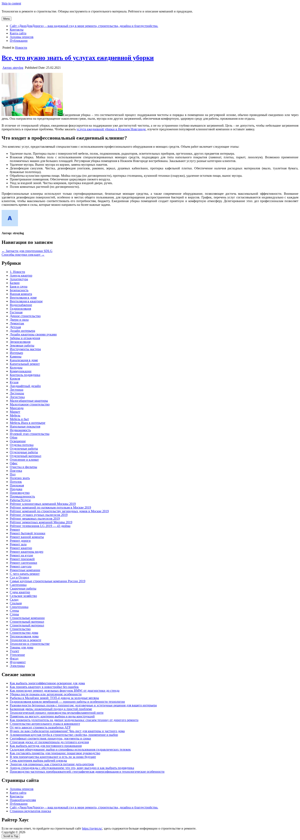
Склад (14, 599)
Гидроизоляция (20, 308)
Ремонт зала (18, 544)
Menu (6, 18)
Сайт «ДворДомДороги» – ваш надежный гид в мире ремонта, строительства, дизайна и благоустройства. (84, 26)
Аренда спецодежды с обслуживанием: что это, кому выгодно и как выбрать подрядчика (72, 768)
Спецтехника (19, 607)
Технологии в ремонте (25, 640)
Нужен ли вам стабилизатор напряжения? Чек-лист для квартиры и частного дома (67, 731)
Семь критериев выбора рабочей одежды (38, 760)
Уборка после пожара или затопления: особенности (46, 694)
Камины (15, 356)
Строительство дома (24, 632)
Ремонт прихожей (22, 559)
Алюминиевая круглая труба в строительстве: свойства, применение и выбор (64, 734)
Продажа (16, 489)
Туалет (14, 651)
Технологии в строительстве (30, 643)
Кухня (14, 382)
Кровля (15, 378)
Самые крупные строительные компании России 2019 (47, 581)
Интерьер (16, 353)
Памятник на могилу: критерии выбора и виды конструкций (52, 716)
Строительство (20, 629)
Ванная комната (21, 294)
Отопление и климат (24, 459)
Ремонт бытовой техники (27, 533)
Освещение (18, 441)
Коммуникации (20, 371)
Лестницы (17, 393)
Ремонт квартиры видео (26, 551)
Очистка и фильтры (23, 467)
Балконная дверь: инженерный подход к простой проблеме (51, 709)
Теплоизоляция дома (24, 636)
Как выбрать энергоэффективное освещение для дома (47, 683)
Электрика (17, 666)
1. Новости (17, 272)
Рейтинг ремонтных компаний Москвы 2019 (41, 522)
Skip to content (11, 3)
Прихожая (17, 485)
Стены (14, 610)
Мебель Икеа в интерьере (27, 423)
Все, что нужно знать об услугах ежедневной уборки (78, 57)
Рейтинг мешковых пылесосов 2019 (35, 518)
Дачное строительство (25, 316)
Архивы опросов (21, 37)
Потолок (16, 481)
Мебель (15, 415)
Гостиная (16, 312)
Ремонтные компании (25, 570)
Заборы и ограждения (25, 338)
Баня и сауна (18, 286)
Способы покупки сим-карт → (23, 254)
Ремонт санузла (20, 566)
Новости (21, 47)
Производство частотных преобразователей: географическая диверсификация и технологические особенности (87, 771)
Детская (15, 327)
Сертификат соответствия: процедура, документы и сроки (50, 738)
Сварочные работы (23, 588)
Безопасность (19, 290)
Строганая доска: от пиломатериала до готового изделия (49, 742)
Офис (14, 463)
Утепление (17, 654)
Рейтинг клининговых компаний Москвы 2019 (43, 504)
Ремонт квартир (21, 548)
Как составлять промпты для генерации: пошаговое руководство (55, 753)
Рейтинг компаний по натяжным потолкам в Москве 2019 (50, 507)
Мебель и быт (19, 419)
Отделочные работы (24, 448)
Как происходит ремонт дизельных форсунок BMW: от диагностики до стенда (64, 690)
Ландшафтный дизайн (25, 386)
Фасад (14, 658)
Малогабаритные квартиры (29, 400)
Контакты (16, 29)
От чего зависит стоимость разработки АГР (40, 727)
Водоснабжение (21, 305)
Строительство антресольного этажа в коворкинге (45, 723)
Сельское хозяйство (23, 596)
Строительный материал (27, 621)
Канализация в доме (24, 360)
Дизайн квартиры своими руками (33, 334)
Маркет (15, 411)
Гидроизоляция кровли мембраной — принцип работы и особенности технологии (67, 701)
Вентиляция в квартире (26, 301)
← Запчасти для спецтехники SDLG (27, 251)
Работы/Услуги (20, 500)
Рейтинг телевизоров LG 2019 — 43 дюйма (40, 526)
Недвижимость (20, 430)
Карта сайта (18, 33)
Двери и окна (19, 319)
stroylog (12, 67)
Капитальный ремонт (25, 364)
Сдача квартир (20, 592)
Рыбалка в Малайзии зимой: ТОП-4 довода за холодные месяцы (54, 698)
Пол (13, 474)
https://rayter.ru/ (92, 828)
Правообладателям (23, 800)
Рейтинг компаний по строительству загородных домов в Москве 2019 (59, 511)
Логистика (17, 397)
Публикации (19, 40)
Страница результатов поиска (30, 811)
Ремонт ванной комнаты (27, 537)
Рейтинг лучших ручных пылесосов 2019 (39, 515)
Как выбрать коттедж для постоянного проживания (46, 746)
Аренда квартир (21, 275)
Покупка (16, 470)
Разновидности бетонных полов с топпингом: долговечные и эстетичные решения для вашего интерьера (83, 705)
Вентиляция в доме (23, 297)
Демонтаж (17, 323)
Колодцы (16, 367)
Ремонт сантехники (23, 562)
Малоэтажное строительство (30, 404)
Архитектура (19, 279)
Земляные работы (22, 345)
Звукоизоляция (20, 341)
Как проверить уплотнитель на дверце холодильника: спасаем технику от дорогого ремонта (74, 720)
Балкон (15, 283)
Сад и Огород (19, 577)
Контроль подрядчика (25, 375)
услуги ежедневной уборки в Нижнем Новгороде (111, 129)
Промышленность (22, 496)
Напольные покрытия (25, 426)
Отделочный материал (25, 456)
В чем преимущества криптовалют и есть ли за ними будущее (53, 757)
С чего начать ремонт (25, 573)
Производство (20, 492)
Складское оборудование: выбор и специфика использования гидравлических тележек (70, 749)
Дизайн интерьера (22, 330)
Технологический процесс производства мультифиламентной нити (56, 712)
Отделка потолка (21, 445)
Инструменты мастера (25, 349)
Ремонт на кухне (21, 555)
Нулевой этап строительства (29, 434)
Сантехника (18, 585)
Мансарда (16, 408)
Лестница (16, 389)
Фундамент (18, 662)
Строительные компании (27, 618)
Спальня (16, 603)
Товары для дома (21, 647)
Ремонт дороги (20, 540)
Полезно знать (20, 478)
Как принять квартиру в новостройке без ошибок (44, 687)
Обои (13, 437)
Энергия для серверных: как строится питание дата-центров (52, 764)
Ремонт (15, 529)
